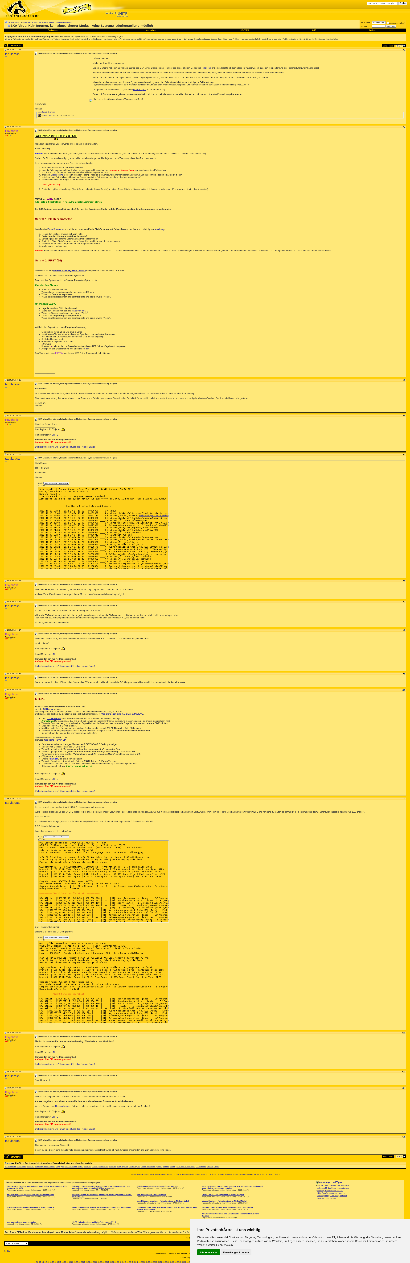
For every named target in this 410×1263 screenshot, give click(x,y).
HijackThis (206, 68)
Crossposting (57, 175)
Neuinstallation (62, 1106)
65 (180, 1262)
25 (84, 1262)
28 (91, 1262)
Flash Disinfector (55, 229)
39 (118, 1262)
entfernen (30, 1166)
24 (82, 1262)
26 (87, 1262)
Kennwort (363, 26)
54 (154, 1262)
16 (63, 1262)
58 (163, 1262)
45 (132, 1262)
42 (125, 1262)
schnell (166, 1166)
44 (130, 1262)
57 (161, 1262)
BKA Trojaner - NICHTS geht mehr (264, 1174)
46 (135, 1262)
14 (58, 1262)
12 (53, 1262)
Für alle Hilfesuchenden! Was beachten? (333, 1185)
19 (70, 1262)
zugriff (216, 1166)
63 (175, 1262)
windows (210, 1166)
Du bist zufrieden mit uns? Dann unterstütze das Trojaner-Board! (65, 447)
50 (144, 1262)
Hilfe (242, 30)
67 (185, 1262)
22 (77, 1262)
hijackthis (87, 1166)
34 (106, 1262)
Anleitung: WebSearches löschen (330, 1191)
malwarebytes (134, 1166)
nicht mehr (151, 1166)
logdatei (125, 1166)
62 (173, 1262)
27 (89, 1262)
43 (127, 1262)
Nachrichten (151, 30)
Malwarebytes (139, 89)
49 (142, 1262)
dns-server (21, 1166)
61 (171, 1262)
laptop (119, 1166)
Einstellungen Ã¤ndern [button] (236, 1252)
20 (72, 1262)
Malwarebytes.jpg (48, 115)
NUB (247, 30)
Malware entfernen (29, 22)
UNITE (55, 435)
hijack (80, 1166)
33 (103, 1262)
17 (65, 1262)
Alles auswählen (51, 483)
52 (149, 1262)
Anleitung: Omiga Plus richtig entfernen (332, 1196)
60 (168, 1262)
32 (101, 1262)
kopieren (112, 1166)
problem (159, 1166)
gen (62, 1166)
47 (137, 1262)
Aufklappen (63, 483)
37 (113, 1262)
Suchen (372, 30)
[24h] (314, 30)
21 (75, 1262)
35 (108, 1262)
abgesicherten (10, 1166)
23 (79, 1262)
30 (96, 1262)
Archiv (7, 1251)
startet (172, 1166)
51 (147, 1262)
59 (166, 1262)
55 (156, 1262)
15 (60, 1262)
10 (48, 1262)
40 (120, 1262)
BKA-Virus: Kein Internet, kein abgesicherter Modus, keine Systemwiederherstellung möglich (87, 37)
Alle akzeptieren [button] (208, 1252)
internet (95, 1166)
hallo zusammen (71, 1166)
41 (123, 1262)
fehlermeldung (49, 1166)
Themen (8, 1163)
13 (55, 1262)
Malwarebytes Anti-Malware (155, 515)
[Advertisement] (62, 79)
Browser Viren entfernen (326, 1198)
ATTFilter (41, 486)
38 (115, 1262)
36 (111, 1262)
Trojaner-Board (14, 22)
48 (139, 1262)
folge (58, 1166)
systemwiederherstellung (185, 1166)
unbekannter (201, 1166)
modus (143, 1166)
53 (151, 1262)
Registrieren (53, 30)
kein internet (103, 1166)
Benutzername (365, 23)
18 (67, 1262)
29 (94, 1262)
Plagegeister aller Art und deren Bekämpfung (56, 22)
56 (159, 1262)
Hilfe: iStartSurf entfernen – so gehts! (331, 1193)
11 (51, 1262)
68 (188, 1262)
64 (178, 1262)
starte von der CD (80, 311)
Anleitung (159, 229)
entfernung (39, 1166)
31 (99, 1262)
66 (183, 1262)
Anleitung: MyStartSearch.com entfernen (333, 1188)
